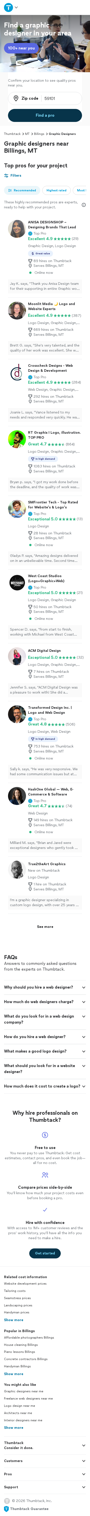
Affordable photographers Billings (29, 1337)
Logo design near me (19, 1406)
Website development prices (25, 1283)
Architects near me (18, 1413)
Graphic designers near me (23, 1391)
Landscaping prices (18, 1305)
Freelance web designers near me (28, 1398)
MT (27, 134)
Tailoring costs (15, 1291)
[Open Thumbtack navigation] (11, 7)
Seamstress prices (17, 1298)
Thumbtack (12, 134)
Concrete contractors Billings (26, 1359)
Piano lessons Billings (19, 1352)
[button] (37, 233)
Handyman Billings (17, 1366)
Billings (39, 134)
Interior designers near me (23, 1420)
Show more (13, 1320)
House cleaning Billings (21, 1345)
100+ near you (21, 48)
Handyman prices (16, 1312)
